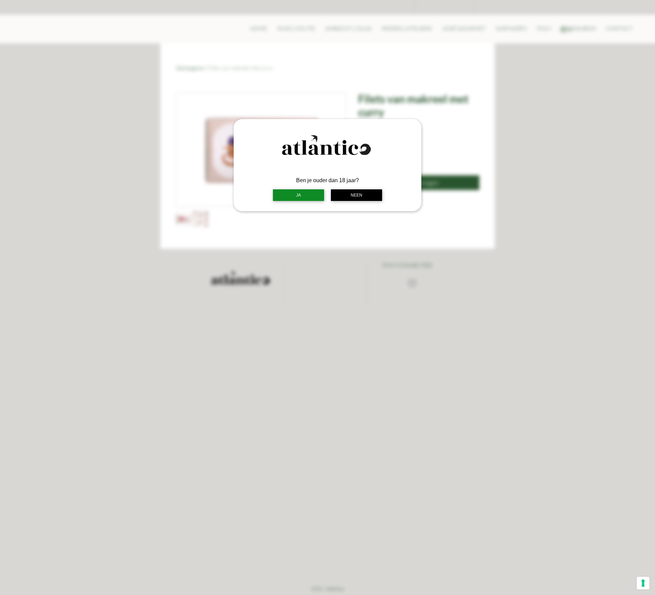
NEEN (356, 195)
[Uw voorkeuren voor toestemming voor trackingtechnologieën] (643, 583)
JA (298, 195)
